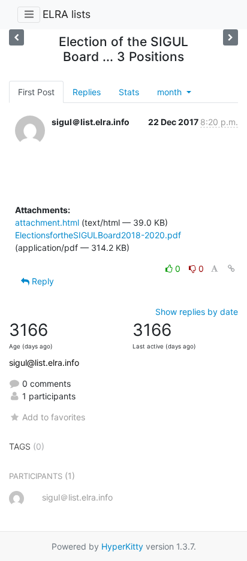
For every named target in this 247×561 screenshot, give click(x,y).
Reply (41, 281)
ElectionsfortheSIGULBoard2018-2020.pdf (98, 235)
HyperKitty (122, 546)
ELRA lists (67, 14)
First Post (36, 92)
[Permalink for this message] (231, 268)
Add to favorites (53, 417)
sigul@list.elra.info (44, 362)
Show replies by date (196, 312)
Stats (129, 92)
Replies (87, 92)
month (170, 92)
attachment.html (47, 222)
